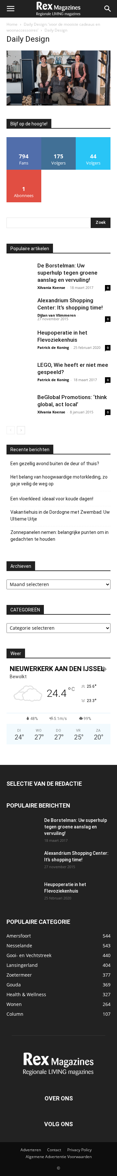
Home (12, 24)
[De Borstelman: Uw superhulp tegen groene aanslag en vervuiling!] (19, 275)
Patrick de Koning (53, 347)
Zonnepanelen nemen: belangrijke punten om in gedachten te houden (59, 536)
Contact (54, 1150)
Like (24, 139)
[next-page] (21, 430)
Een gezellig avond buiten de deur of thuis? (54, 463)
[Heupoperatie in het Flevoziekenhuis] (19, 342)
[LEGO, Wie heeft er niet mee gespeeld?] (19, 374)
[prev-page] (10, 430)
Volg (58, 139)
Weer (15, 653)
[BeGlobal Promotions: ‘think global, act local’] (19, 407)
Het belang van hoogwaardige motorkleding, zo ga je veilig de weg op (59, 480)
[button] (10, 9)
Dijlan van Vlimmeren (56, 315)
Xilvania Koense (51, 287)
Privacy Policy (79, 1150)
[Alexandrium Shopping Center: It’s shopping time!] (19, 310)
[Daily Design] (58, 104)
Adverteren (30, 1150)
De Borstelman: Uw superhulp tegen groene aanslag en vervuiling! (67, 272)
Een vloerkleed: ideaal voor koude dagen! (51, 498)
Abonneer (24, 172)
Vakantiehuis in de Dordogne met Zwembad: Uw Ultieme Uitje (60, 515)
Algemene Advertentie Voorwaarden (59, 1156)
